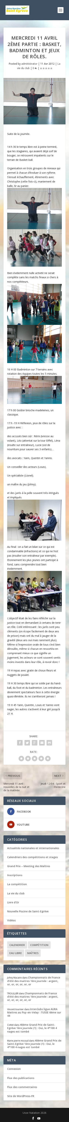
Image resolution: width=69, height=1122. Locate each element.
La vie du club (15, 893)
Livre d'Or (13, 902)
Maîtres (32, 953)
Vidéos (11, 920)
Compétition (39, 945)
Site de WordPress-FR (20, 1096)
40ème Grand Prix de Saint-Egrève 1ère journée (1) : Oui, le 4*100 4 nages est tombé (32, 1028)
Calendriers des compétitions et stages (32, 857)
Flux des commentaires (22, 1087)
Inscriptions (14, 875)
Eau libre (15, 953)
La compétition (17, 884)
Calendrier (17, 945)
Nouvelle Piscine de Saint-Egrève (28, 911)
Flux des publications (20, 1078)
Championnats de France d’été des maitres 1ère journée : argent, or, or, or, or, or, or (33, 981)
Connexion (14, 1069)
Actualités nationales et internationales (33, 848)
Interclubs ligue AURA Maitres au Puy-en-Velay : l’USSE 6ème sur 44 (34, 1012)
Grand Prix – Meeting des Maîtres (28, 866)
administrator (29, 63)
